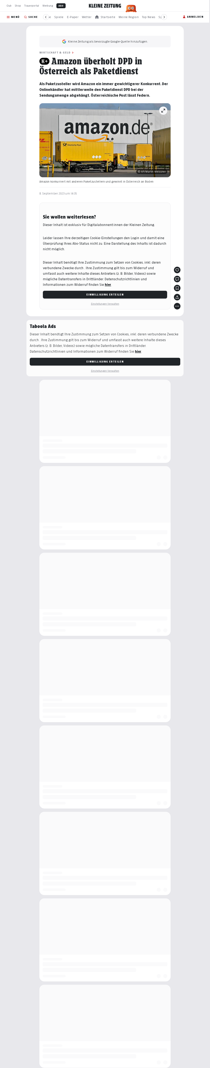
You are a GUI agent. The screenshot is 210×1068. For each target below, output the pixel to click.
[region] (105, 17)
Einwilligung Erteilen (105, 294)
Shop (18, 5)
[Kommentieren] (177, 279)
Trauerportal (31, 5)
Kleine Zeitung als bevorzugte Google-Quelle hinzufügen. (108, 41)
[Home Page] (105, 6)
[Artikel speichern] (177, 288)
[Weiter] (164, 17)
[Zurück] (46, 17)
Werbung (47, 5)
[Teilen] (177, 297)
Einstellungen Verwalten (105, 303)
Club (9, 5)
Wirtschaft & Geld (55, 52)
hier (108, 284)
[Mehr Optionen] (177, 306)
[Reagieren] (177, 270)
